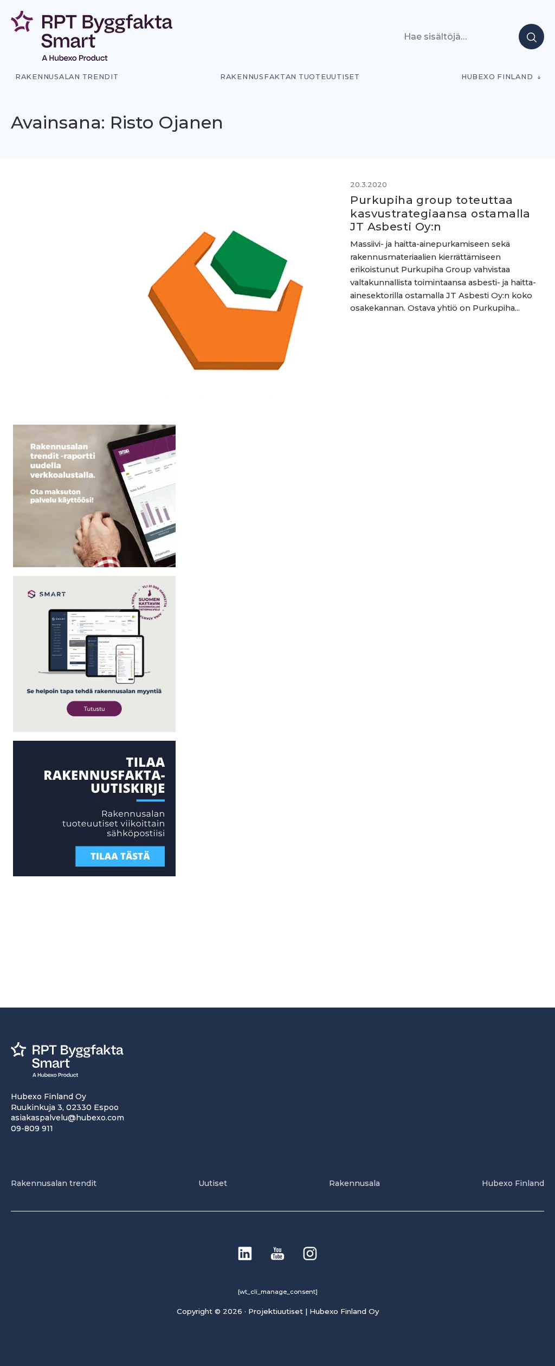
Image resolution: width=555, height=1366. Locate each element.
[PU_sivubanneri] (94, 564)
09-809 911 (32, 1128)
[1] (94, 873)
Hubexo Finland (497, 77)
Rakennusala (354, 1183)
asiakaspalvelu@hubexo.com (67, 1118)
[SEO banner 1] (94, 729)
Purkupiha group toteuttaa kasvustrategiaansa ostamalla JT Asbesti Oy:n (440, 213)
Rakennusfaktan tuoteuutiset (290, 77)
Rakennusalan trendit (67, 77)
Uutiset (212, 1183)
